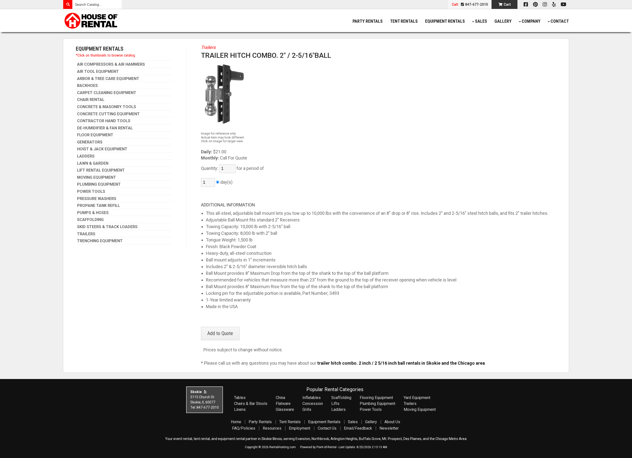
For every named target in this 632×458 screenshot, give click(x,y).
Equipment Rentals (445, 21)
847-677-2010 (476, 4)
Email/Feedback (358, 428)
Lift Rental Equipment (101, 170)
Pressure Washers (96, 199)
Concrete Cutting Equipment (108, 114)
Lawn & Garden (92, 163)
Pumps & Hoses (93, 213)
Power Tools (91, 191)
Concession (312, 403)
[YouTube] (563, 4)
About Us (392, 421)
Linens (240, 409)
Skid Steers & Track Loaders (107, 227)
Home (236, 421)
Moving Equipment (96, 177)
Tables (240, 397)
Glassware (285, 409)
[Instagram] (545, 4)
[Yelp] (554, 4)
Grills (306, 409)
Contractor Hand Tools (103, 121)
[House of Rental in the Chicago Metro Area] (126, 21)
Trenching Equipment (100, 241)
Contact (560, 21)
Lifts (335, 403)
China (280, 397)
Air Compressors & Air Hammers (111, 64)
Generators (89, 142)
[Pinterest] (535, 4)
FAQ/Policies (243, 428)
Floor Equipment (95, 135)
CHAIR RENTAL (90, 100)
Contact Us (327, 428)
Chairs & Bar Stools (250, 403)
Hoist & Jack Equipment (102, 149)
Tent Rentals (404, 21)
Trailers (86, 234)
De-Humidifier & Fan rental (105, 128)
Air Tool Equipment (98, 71)
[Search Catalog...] (67, 4)
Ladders (86, 156)
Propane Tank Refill (98, 205)
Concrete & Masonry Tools (106, 107)
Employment (299, 428)
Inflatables (311, 397)
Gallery (503, 21)
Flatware (283, 403)
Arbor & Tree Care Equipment (108, 79)
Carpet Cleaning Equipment (106, 93)
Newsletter (389, 428)
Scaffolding (90, 220)
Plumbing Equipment (99, 184)
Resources (272, 428)
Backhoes (87, 85)
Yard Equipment (417, 397)
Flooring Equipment (376, 397)
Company (531, 21)
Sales (481, 21)
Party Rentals (368, 21)
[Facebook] (526, 4)
